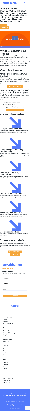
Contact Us (6, 376)
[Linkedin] (19, 306)
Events (4, 355)
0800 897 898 (7, 269)
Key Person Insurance (8, 337)
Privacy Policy (10, 405)
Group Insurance (7, 335)
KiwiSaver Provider (7, 339)
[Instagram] (13, 306)
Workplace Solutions (8, 330)
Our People (5, 364)
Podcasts (5, 350)
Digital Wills (6, 341)
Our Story (5, 362)
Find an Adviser (6, 380)
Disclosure (21, 401)
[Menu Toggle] (24, 3)
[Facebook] (11, 306)
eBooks (4, 353)
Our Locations (6, 382)
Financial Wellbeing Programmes (11, 333)
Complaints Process (15, 408)
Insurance (5, 319)
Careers (5, 368)
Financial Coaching (7, 315)
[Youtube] (16, 306)
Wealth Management (8, 317)
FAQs (4, 366)
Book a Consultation (8, 323)
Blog (4, 348)
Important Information (11, 401)
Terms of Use (20, 405)
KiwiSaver (5, 321)
